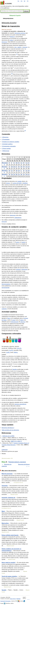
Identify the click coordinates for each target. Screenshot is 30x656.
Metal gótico (5, 523)
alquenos (22, 321)
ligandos (14, 369)
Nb (12, 166)
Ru (19, 166)
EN (21, 1)
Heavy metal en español (8, 562)
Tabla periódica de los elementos (10, 430)
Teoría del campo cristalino (9, 576)
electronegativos (6, 284)
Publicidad (18, 598)
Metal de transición (7, 473)
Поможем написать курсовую (17, 462)
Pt (23, 170)
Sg (14, 174)
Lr (7, 174)
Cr (14, 163)
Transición (5, 485)
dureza (8, 183)
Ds (24, 174)
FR (27, 1)
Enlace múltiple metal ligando (10, 535)
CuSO (8, 352)
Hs (19, 174)
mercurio (25, 47)
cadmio (19, 47)
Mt (21, 174)
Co (21, 163)
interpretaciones (8, 18)
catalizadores (17, 217)
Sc (7, 163)
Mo (14, 166)
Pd (24, 166)
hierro (8, 318)
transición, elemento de (8, 497)
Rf (9, 174)
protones (18, 269)
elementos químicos (20, 33)
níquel (13, 320)
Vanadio (4, 590)
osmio (17, 242)
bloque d (12, 36)
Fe (19, 163)
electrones (4, 42)
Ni (23, 163)
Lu (7, 170)
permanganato (5, 287)
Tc (16, 166)
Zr (9, 166)
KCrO (19, 348)
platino (22, 320)
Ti (9, 163)
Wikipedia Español (15, 15)
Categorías (5, 449)
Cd (29, 166)
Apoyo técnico (13, 598)
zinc (16, 47)
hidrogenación (14, 321)
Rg (26, 174)
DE (24, 1)
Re (17, 170)
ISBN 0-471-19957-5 (16, 441)
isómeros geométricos (20, 404)
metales (20, 181)
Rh (21, 166)
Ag (26, 166)
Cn (29, 174)
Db (12, 174)
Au (26, 170)
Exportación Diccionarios (5, 601)
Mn (17, 163)
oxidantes (4, 308)
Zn (29, 163)
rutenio (23, 242)
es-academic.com (6, 3)
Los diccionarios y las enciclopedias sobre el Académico (14, 7)
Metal (3, 511)
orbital (11, 40)
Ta (12, 170)
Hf (9, 170)
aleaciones (13, 215)
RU (18, 1)
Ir (21, 170)
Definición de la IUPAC (8, 436)
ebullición (25, 183)
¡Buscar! (26, 11)
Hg (29, 170)
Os (19, 170)
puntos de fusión (17, 183)
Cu (26, 163)
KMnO (16, 352)
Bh (17, 174)
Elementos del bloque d (8, 427)
